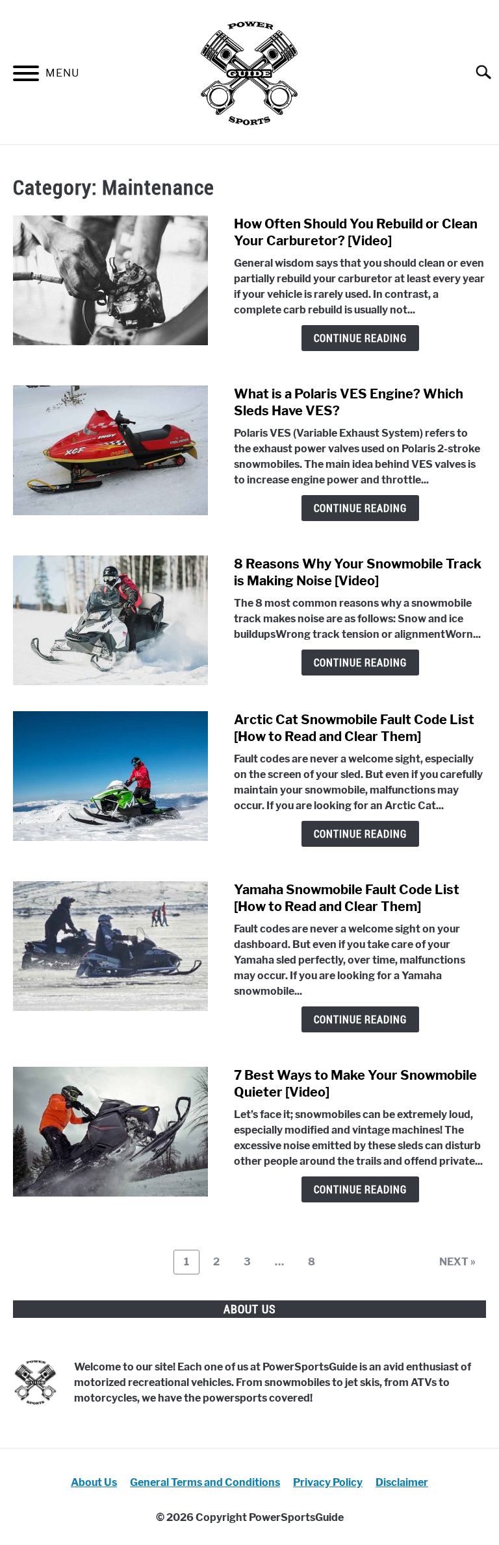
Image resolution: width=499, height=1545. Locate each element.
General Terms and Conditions (205, 1482)
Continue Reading (360, 338)
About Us (94, 1482)
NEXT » (457, 1262)
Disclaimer (402, 1482)
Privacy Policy (328, 1482)
